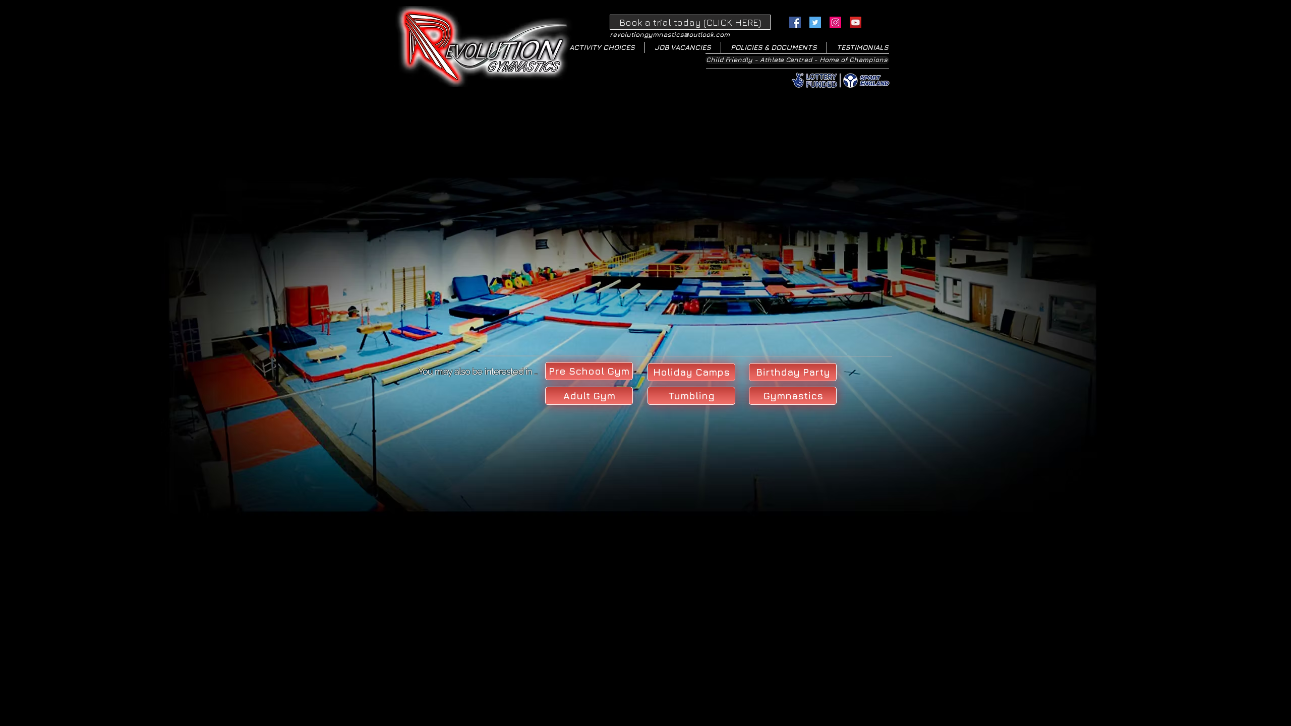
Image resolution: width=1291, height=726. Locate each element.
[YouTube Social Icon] (855, 22)
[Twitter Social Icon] (815, 22)
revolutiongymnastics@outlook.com (670, 34)
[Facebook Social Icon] (795, 22)
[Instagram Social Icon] (835, 22)
